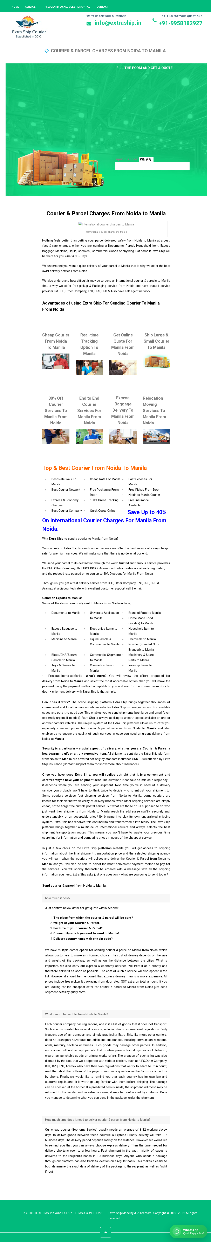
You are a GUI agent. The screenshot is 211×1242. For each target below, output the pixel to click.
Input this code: (127, 159)
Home (15, 6)
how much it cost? (57, 898)
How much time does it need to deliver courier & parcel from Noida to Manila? (97, 1120)
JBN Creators (142, 1213)
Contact (102, 6)
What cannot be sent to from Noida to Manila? (76, 1014)
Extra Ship (115, 1213)
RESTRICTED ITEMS (36, 1213)
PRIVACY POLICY (61, 1213)
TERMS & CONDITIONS (87, 1213)
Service (30, 6)
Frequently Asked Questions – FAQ (67, 6)
